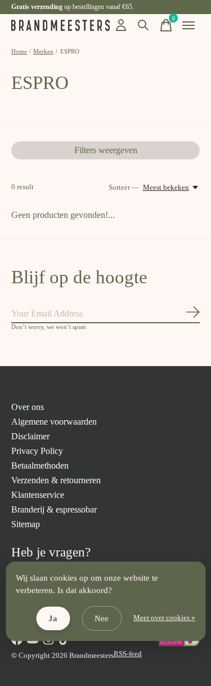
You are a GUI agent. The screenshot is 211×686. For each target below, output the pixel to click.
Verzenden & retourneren (56, 480)
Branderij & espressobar (54, 509)
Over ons (27, 407)
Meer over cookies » (164, 618)
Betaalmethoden (40, 465)
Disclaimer (30, 436)
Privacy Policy (37, 451)
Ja (52, 618)
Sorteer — (124, 187)
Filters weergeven (105, 150)
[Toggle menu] (188, 25)
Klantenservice (37, 495)
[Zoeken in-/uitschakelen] (143, 25)
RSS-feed (128, 653)
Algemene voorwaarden (54, 421)
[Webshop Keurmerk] (179, 644)
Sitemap (25, 524)
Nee (102, 618)
